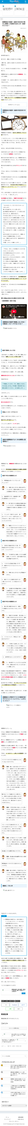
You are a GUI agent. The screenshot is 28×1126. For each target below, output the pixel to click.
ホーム (7, 1117)
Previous (1, 10)
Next (27, 10)
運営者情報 (20, 1117)
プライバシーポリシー (14, 1121)
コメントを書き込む (14, 1028)
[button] (18, 1008)
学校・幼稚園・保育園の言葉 (8, 1001)
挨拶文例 (18, 1001)
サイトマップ (7, 1119)
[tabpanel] (7, 10)
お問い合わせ (21, 1119)
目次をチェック (12, 104)
